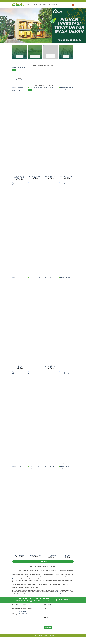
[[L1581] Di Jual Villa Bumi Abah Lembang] (35, 130)
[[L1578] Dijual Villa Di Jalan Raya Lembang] (19, 226)
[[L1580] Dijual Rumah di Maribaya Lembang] (51, 130)
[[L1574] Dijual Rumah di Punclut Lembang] (19, 320)
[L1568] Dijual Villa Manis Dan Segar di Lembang (50, 461)
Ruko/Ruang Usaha (46, 4)
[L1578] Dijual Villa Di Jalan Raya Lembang (20, 272)
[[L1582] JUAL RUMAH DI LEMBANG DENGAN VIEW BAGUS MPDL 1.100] (19, 130)
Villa (32, 4)
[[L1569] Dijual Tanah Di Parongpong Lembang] (35, 415)
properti (56, 591)
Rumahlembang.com (16, 578)
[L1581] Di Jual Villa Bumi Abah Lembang (19, 80)
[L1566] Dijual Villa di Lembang (19, 555)
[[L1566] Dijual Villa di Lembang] (19, 509)
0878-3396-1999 (21, 611)
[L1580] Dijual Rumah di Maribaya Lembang (51, 177)
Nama (45, 608)
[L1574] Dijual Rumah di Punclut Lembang (20, 367)
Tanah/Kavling (37, 4)
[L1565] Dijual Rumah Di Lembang (35, 555)
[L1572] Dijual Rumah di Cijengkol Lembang (51, 367)
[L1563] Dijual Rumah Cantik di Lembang (66, 556)
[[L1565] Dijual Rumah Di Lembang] (35, 509)
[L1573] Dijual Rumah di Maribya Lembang (35, 295)
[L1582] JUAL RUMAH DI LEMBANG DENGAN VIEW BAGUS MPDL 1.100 (19, 177)
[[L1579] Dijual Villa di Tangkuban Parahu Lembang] (66, 130)
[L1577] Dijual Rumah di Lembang (35, 271)
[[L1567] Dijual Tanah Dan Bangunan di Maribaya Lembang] (66, 415)
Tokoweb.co (52, 635)
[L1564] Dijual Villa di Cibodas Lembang (50, 556)
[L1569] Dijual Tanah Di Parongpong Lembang (35, 461)
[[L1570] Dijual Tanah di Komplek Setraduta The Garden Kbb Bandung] (19, 415)
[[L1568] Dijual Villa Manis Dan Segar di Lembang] (51, 415)
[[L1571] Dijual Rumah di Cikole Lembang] (66, 285)
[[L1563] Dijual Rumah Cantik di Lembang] (66, 509)
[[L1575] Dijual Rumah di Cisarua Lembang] (66, 226)
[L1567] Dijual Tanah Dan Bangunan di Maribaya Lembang (66, 461)
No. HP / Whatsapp (47, 612)
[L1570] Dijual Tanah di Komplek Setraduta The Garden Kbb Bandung (19, 461)
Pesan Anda (46, 617)
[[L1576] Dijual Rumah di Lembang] (51, 226)
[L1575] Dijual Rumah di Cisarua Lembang (66, 272)
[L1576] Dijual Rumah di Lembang (51, 271)
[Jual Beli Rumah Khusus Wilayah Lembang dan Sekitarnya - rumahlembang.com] (18, 4)
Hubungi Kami (54, 4)
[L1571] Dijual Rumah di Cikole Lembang (66, 295)
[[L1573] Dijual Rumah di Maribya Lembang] (35, 285)
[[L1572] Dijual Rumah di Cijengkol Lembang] (51, 320)
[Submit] (73, 5)
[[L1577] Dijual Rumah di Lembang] (35, 226)
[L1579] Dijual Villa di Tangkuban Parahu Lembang (66, 177)
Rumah (27, 4)
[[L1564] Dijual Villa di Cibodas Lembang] (51, 509)
